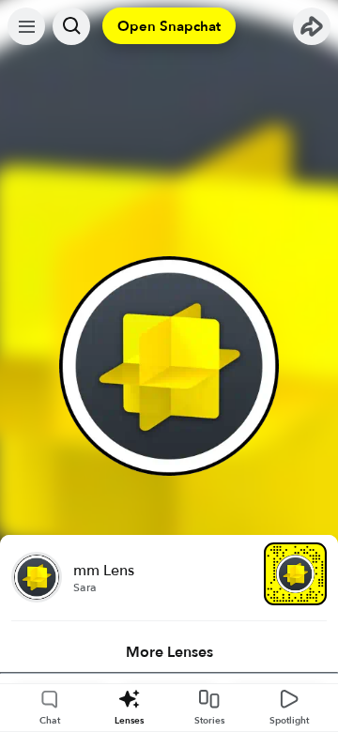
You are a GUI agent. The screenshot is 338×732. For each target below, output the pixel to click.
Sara (85, 587)
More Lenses (169, 652)
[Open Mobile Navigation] (26, 26)
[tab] (169, 652)
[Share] (311, 26)
